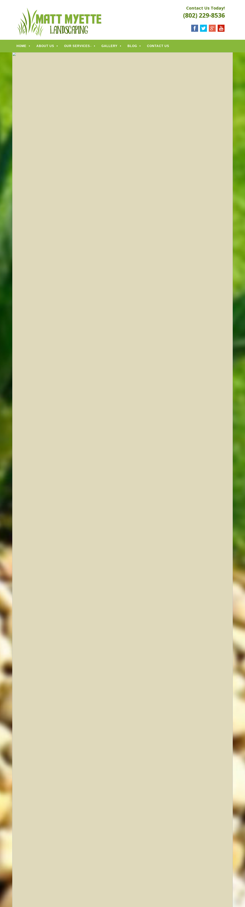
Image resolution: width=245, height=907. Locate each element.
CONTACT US (158, 46)
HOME (21, 46)
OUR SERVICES (77, 46)
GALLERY (109, 46)
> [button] (228, 505)
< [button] (17, 505)
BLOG (132, 46)
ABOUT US (45, 46)
